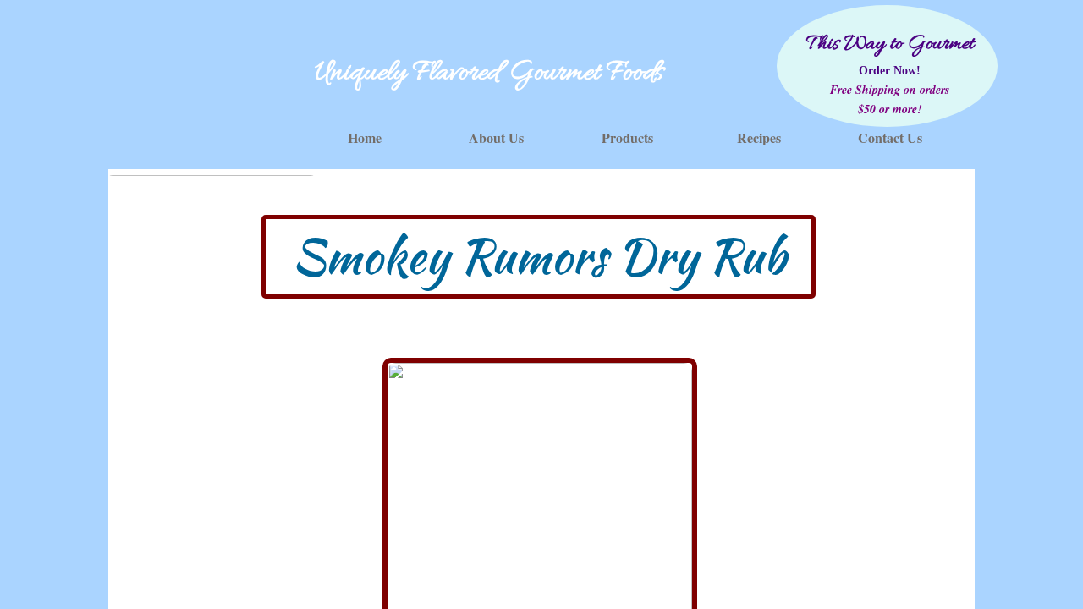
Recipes (759, 137)
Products (627, 137)
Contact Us (890, 137)
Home (365, 137)
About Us (496, 137)
